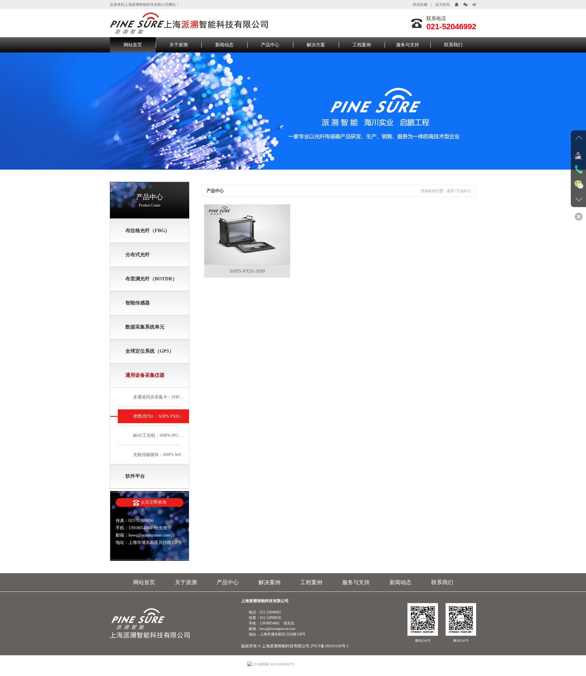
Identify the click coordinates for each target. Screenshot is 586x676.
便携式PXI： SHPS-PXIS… (158, 416)
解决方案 (316, 44)
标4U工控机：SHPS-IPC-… (158, 435)
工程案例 (362, 44)
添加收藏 (420, 4)
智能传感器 (137, 302)
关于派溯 (178, 44)
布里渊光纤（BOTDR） (151, 278)
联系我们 (453, 44)
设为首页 (442, 4)
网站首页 (133, 44)
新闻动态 (224, 44)
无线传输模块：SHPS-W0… (159, 454)
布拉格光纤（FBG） (147, 230)
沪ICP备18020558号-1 (329, 646)
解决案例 (269, 582)
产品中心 (270, 44)
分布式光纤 (137, 254)
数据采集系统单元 (145, 326)
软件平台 (135, 476)
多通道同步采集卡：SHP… (158, 397)
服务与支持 (407, 44)
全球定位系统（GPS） (149, 351)
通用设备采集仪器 (145, 375)
